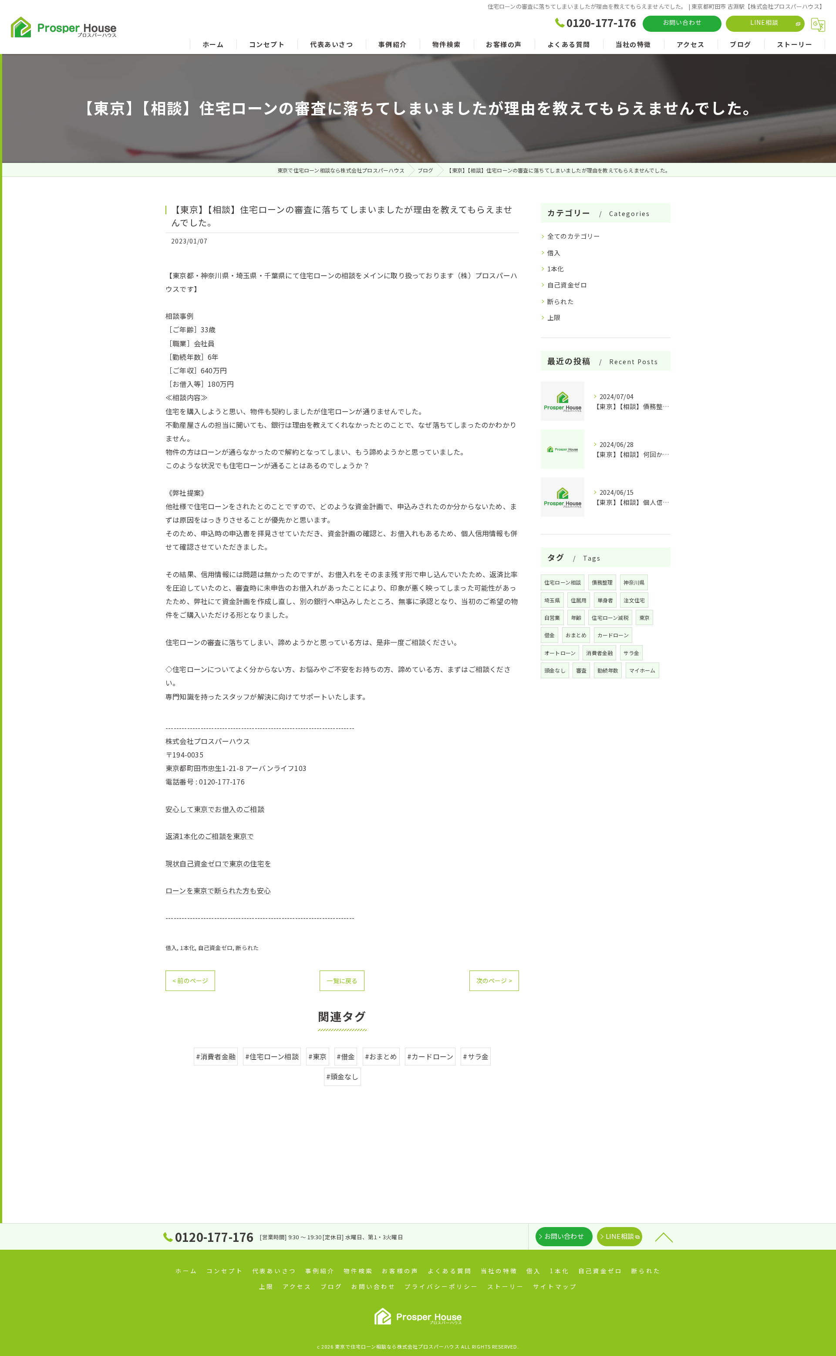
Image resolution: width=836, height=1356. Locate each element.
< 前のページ (190, 980)
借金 (549, 635)
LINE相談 (764, 22)
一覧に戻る (342, 980)
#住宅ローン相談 (272, 1056)
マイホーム (642, 670)
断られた (247, 947)
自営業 (552, 617)
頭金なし (555, 670)
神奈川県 (634, 582)
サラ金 (632, 652)
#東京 (317, 1056)
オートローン (560, 652)
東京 (644, 617)
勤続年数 (608, 670)
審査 (581, 670)
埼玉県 (552, 600)
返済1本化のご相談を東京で (209, 836)
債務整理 (602, 582)
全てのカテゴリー (573, 235)
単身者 (605, 600)
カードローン (613, 635)
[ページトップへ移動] (664, 1236)
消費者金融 (599, 652)
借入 (171, 947)
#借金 (346, 1056)
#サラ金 (476, 1056)
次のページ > (494, 980)
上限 (553, 317)
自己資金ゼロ (215, 947)
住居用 (579, 600)
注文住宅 (634, 600)
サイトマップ (555, 1286)
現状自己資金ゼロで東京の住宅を (218, 863)
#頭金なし (342, 1076)
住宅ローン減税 (610, 617)
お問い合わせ (682, 22)
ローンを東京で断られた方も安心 (218, 890)
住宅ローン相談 (562, 582)
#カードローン (430, 1056)
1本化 (187, 947)
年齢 (576, 617)
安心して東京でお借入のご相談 (214, 809)
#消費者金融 (216, 1056)
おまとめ (576, 635)
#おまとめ (381, 1056)
